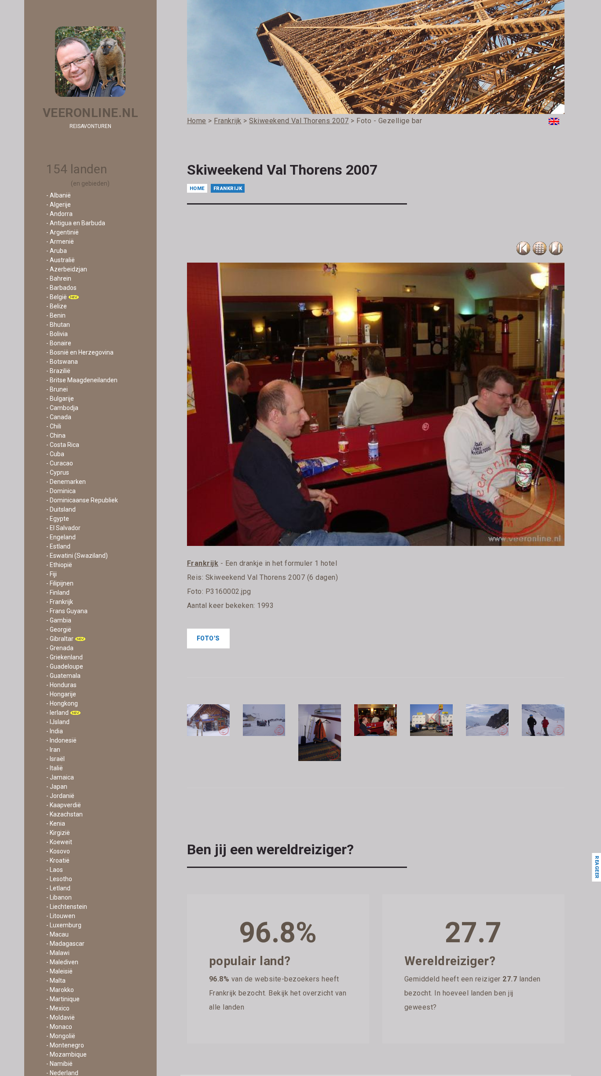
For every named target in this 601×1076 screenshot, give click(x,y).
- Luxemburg (63, 925)
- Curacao (59, 463)
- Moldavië (60, 1017)
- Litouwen (60, 915)
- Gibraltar (59, 638)
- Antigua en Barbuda (75, 223)
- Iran (53, 749)
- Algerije (58, 204)
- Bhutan (58, 324)
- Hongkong (62, 703)
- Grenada (59, 647)
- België (56, 296)
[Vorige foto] (539, 248)
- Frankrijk (59, 601)
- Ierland (57, 712)
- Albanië (58, 195)
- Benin (56, 315)
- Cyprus (57, 472)
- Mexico (58, 1008)
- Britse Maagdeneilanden (81, 380)
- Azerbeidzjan (66, 269)
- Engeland (61, 537)
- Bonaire (58, 343)
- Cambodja (62, 407)
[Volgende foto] (556, 248)
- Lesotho (59, 878)
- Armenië (60, 241)
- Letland (58, 888)
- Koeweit (59, 841)
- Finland (58, 592)
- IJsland (58, 721)
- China (56, 435)
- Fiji (51, 574)
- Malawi (58, 952)
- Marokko (60, 989)
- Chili (53, 426)
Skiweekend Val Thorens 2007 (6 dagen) (271, 577)
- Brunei (57, 389)
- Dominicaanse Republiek (82, 500)
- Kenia (55, 823)
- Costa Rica (62, 444)
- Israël (55, 758)
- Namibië (59, 1063)
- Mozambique (66, 1054)
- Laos (54, 869)
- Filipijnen (59, 583)
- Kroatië (58, 860)
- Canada (58, 417)
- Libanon (59, 897)
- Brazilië (58, 370)
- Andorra (59, 213)
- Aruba (56, 250)
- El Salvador (63, 527)
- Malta (56, 980)
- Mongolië (60, 1035)
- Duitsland (61, 509)
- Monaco (59, 1026)
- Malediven (62, 962)
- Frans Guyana (67, 611)
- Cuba (55, 453)
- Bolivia (57, 333)
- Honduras (61, 684)
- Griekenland (64, 657)
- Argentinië (62, 232)
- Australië (60, 260)
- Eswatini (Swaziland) (77, 555)
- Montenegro (65, 1045)
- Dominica (61, 490)
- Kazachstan (64, 814)
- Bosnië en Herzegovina (80, 352)
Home (197, 188)
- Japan (56, 786)
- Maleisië (59, 971)
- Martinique (63, 999)
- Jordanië (60, 795)
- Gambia (58, 620)
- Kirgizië (58, 832)
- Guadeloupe (64, 666)
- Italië (54, 768)
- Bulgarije (60, 398)
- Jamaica (60, 777)
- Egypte (57, 518)
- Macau (57, 934)
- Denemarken (66, 481)
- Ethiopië (59, 564)
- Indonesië (61, 740)
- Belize (56, 306)
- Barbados (61, 287)
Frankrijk (227, 188)
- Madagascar (65, 943)
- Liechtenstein (66, 906)
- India (54, 731)
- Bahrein (58, 278)
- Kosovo (58, 851)
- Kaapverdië (63, 805)
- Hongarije (61, 694)
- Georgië (58, 629)
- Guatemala (63, 675)
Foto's (208, 638)
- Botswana (62, 361)
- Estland (58, 546)
